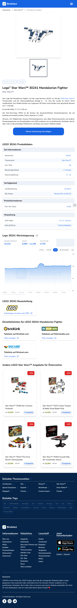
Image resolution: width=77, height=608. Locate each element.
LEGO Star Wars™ (68, 98)
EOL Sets (23, 555)
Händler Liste (25, 553)
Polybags (21, 82)
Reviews (41, 547)
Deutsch (67, 554)
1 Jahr (55, 250)
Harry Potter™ (62, 488)
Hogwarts (40, 503)
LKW (70, 507)
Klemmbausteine (44, 553)
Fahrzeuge (49, 503)
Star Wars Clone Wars (10, 82)
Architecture (7, 484)
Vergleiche (42, 550)
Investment (42, 542)
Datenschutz (7, 553)
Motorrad (51, 507)
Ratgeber (42, 545)
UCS (33, 503)
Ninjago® (5, 491)
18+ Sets (23, 558)
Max (72, 250)
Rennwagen (25, 503)
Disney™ (41, 484)
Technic (23, 491)
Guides (41, 539)
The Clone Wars (8, 511)
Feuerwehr (36, 507)
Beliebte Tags (10, 498)
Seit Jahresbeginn (64, 250)
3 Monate (48, 250)
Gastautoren (7, 542)
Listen (40, 561)
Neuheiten (24, 561)
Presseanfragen (8, 550)
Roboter (15, 507)
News (22, 564)
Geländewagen (62, 507)
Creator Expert (44, 491)
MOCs (40, 559)
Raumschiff (7, 507)
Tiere (56, 503)
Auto (62, 503)
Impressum (6, 556)
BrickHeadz (42, 488)
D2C (5, 503)
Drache (69, 503)
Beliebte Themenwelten (15, 479)
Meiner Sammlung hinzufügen (38, 131)
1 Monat (41, 250)
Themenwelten (26, 550)
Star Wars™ (66, 160)
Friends (59, 491)
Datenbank (24, 542)
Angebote (24, 539)
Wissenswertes (44, 556)
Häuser (44, 507)
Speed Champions (9, 488)
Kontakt (5, 547)
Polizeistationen (25, 507)
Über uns (5, 539)
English (59, 554)
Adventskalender (14, 503)
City (21, 484)
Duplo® (23, 488)
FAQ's (4, 545)
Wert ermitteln (25, 567)
